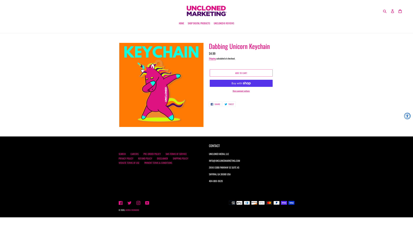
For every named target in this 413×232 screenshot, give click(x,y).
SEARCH (122, 154)
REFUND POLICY (145, 158)
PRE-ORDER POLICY (152, 154)
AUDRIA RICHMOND (132, 210)
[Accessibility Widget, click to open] (407, 116)
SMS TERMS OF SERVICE (176, 154)
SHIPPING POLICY (180, 158)
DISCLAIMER (162, 158)
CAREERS (135, 154)
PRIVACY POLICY (126, 158)
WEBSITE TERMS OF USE (129, 162)
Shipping (212, 58)
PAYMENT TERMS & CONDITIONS (158, 162)
